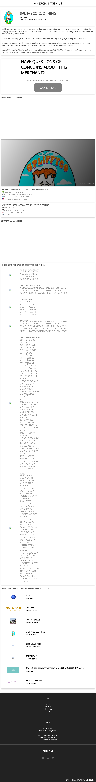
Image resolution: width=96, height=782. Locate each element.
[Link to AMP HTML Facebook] (43, 758)
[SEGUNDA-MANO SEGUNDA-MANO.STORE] (21, 651)
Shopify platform (9, 31)
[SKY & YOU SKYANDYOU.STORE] (19, 614)
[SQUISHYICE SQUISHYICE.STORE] (19, 663)
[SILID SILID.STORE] (17, 602)
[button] (3, 3)
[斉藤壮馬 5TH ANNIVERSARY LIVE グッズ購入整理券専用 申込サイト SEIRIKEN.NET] (43, 675)
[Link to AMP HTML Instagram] (48, 758)
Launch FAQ (48, 87)
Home (48, 704)
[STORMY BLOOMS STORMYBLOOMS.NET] (22, 687)
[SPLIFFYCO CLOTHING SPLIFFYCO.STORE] (23, 639)
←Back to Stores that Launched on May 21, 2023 (17, 691)
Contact (48, 711)
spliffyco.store (25, 17)
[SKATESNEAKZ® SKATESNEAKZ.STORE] (21, 626)
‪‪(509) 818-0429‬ (48, 728)
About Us (48, 709)
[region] (48, 119)
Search (48, 706)
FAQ (51, 45)
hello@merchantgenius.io (48, 730)
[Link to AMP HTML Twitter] (53, 758)
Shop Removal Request (48, 740)
